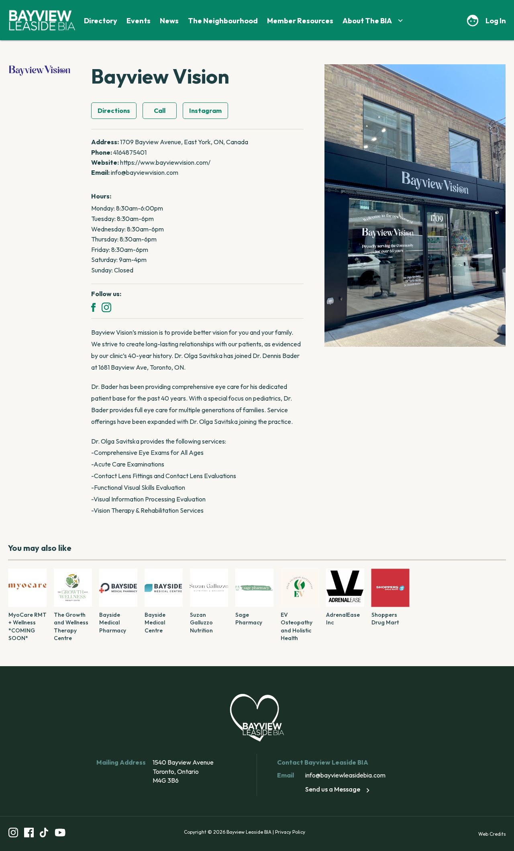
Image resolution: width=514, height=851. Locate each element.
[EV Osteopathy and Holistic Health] (300, 588)
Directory (100, 20)
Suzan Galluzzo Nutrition (201, 622)
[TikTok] (44, 834)
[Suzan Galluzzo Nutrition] (209, 588)
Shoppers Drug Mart (385, 618)
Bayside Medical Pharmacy (112, 622)
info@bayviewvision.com (144, 172)
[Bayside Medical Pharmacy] (118, 588)
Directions (114, 110)
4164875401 (130, 152)
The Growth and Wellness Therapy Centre (71, 626)
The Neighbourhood (223, 20)
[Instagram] (106, 307)
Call (159, 110)
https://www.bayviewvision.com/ (165, 162)
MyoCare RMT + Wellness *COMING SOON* (27, 626)
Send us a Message (332, 789)
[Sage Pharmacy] (254, 588)
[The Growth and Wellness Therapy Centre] (73, 588)
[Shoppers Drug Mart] (390, 588)
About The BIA (367, 20)
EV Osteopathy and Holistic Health (296, 626)
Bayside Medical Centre (155, 622)
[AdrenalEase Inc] (345, 588)
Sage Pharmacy (248, 618)
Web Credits (492, 834)
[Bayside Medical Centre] (164, 588)
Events (138, 20)
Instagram (205, 110)
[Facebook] (93, 307)
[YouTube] (60, 833)
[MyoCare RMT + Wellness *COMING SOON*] (27, 588)
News (169, 20)
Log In (495, 20)
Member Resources (300, 20)
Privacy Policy (290, 832)
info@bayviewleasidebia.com (345, 775)
